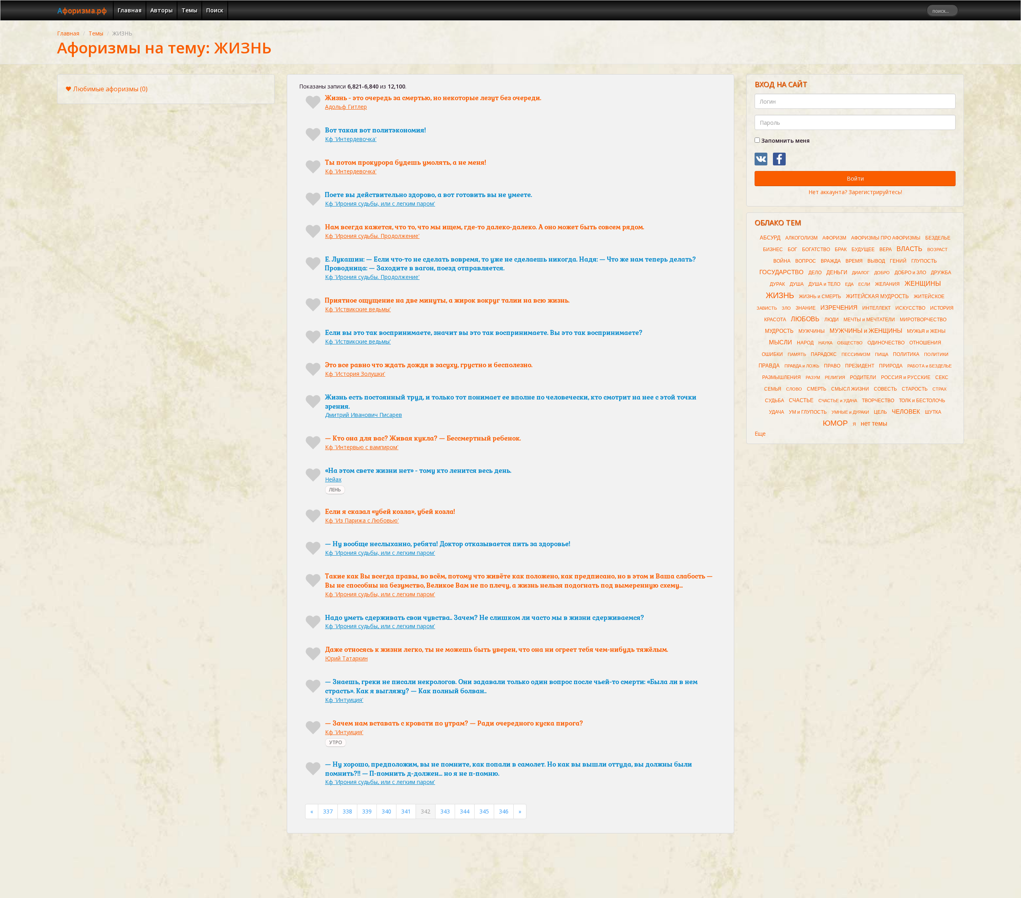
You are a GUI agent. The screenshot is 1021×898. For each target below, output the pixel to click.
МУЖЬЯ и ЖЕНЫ (926, 331)
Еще (760, 433)
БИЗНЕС (773, 249)
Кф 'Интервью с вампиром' (361, 447)
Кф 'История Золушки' (355, 373)
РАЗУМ (813, 377)
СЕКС (941, 377)
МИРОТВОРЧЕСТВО (923, 319)
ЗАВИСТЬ (767, 308)
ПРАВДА (769, 366)
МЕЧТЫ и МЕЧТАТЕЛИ (869, 319)
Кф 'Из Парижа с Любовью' (362, 520)
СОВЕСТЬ (885, 389)
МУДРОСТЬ (779, 331)
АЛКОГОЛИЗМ (801, 238)
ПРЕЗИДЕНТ (859, 366)
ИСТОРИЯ (942, 308)
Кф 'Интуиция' (344, 699)
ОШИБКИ (772, 354)
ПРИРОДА (891, 366)
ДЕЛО (815, 272)
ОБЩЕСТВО (850, 342)
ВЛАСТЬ (909, 249)
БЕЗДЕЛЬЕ (937, 238)
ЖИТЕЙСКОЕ (929, 296)
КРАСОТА (775, 319)
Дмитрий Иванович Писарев (363, 415)
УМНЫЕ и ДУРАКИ (850, 412)
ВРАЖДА (831, 261)
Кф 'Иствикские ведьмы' (358, 309)
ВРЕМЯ (854, 261)
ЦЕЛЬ (880, 412)
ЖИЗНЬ (780, 295)
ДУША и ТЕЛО (824, 284)
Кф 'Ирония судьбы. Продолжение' (372, 236)
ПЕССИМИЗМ (856, 354)
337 (328, 811)
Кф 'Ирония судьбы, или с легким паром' (380, 203)
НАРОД (805, 343)
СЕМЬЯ (772, 389)
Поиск (214, 10)
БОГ (792, 249)
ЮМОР (835, 423)
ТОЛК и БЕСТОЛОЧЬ (922, 400)
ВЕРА (885, 249)
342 (425, 811)
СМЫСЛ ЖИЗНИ (850, 389)
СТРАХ (939, 389)
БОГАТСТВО (816, 249)
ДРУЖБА (941, 272)
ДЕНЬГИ (836, 272)
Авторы (161, 10)
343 (445, 811)
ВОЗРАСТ (937, 249)
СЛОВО (794, 389)
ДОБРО (882, 272)
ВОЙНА (781, 261)
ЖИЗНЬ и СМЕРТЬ (820, 296)
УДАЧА (776, 412)
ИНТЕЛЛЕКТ (876, 308)
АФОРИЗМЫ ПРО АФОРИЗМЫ (885, 238)
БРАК (841, 249)
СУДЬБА (774, 400)
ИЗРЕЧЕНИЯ (838, 308)
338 (347, 811)
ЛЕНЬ (335, 489)
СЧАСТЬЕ (801, 400)
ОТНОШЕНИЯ (925, 343)
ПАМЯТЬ (797, 354)
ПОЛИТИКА (906, 354)
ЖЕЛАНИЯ (887, 284)
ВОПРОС (805, 261)
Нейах (333, 479)
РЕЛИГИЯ (835, 377)
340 (386, 811)
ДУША (797, 284)
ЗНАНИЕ (806, 308)
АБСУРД (770, 238)
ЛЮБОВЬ (805, 319)
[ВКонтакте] (761, 159)
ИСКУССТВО (910, 308)
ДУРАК (777, 284)
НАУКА (825, 342)
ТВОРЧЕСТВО (878, 400)
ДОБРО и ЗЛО (910, 272)
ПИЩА (881, 354)
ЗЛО (786, 308)
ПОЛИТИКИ (936, 354)
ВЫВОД (876, 261)
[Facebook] (779, 159)
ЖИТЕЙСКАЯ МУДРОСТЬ (877, 296)
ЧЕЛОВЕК (906, 412)
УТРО (335, 742)
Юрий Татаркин (346, 658)
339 (367, 811)
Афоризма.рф (82, 10)
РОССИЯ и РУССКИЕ (905, 377)
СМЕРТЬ (816, 389)
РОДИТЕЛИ (863, 377)
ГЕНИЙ (898, 261)
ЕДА (849, 284)
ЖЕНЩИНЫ (923, 283)
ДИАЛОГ (860, 272)
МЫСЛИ (780, 342)
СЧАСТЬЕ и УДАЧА (837, 400)
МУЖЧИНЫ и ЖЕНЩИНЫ (866, 331)
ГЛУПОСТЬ (924, 261)
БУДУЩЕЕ (863, 249)
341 (406, 811)
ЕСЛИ (864, 284)
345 (484, 811)
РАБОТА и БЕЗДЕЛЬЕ (929, 366)
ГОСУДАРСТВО (781, 272)
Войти (855, 178)
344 (464, 811)
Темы (189, 10)
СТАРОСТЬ (915, 389)
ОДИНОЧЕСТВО (886, 343)
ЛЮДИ (831, 319)
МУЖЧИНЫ (811, 331)
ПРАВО (832, 366)
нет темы (874, 423)
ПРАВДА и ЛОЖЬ (801, 366)
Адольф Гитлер (346, 106)
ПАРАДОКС (824, 354)
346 (504, 811)
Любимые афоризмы (110, 88)
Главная (130, 10)
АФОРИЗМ (834, 238)
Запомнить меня (785, 140)
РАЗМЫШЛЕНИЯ (781, 377)
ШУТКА (933, 412)
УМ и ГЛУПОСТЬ (808, 412)
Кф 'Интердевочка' (350, 139)
